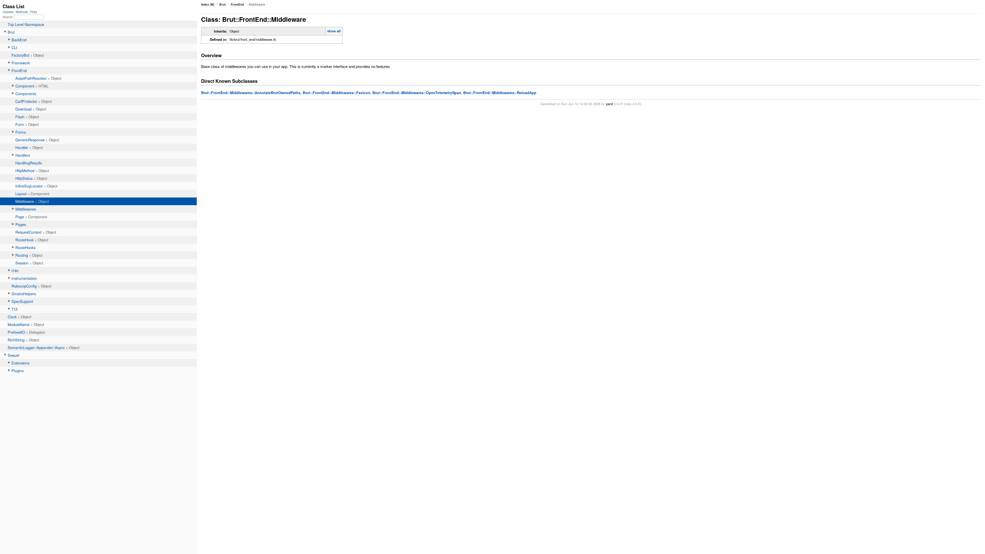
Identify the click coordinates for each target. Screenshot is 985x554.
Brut (222, 4)
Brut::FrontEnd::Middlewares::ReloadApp (499, 92)
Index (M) (207, 4)
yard (609, 103)
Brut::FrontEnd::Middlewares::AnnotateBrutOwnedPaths (251, 92)
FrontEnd (237, 4)
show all (334, 30)
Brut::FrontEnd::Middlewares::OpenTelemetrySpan (416, 92)
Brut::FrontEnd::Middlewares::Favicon (336, 92)
